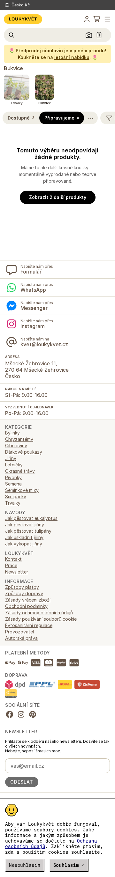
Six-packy (15, 496)
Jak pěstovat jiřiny (24, 524)
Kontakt (13, 559)
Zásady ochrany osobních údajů (39, 612)
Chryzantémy (19, 439)
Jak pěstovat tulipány (28, 531)
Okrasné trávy (20, 471)
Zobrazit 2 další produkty (57, 197)
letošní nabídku (71, 57)
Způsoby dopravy (24, 593)
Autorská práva (21, 638)
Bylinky (12, 432)
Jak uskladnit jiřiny (24, 537)
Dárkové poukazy (23, 452)
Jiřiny (10, 458)
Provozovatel (19, 631)
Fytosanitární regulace (28, 625)
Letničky (14, 464)
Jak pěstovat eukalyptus (31, 518)
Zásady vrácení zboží (27, 600)
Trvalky (12, 503)
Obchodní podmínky (26, 606)
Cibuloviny (16, 445)
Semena (13, 483)
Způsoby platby (22, 587)
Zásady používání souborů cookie (41, 619)
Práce (11, 565)
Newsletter (16, 571)
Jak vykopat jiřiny (23, 543)
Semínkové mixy (22, 490)
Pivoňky (13, 477)
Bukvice (13, 68)
